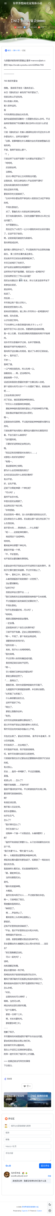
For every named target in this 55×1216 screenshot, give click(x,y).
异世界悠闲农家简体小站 (30, 1207)
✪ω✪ (8, 1166)
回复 (49, 1176)
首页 (9, 51)
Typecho (25, 1211)
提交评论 (45, 1166)
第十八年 (16, 51)
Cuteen (39, 1211)
